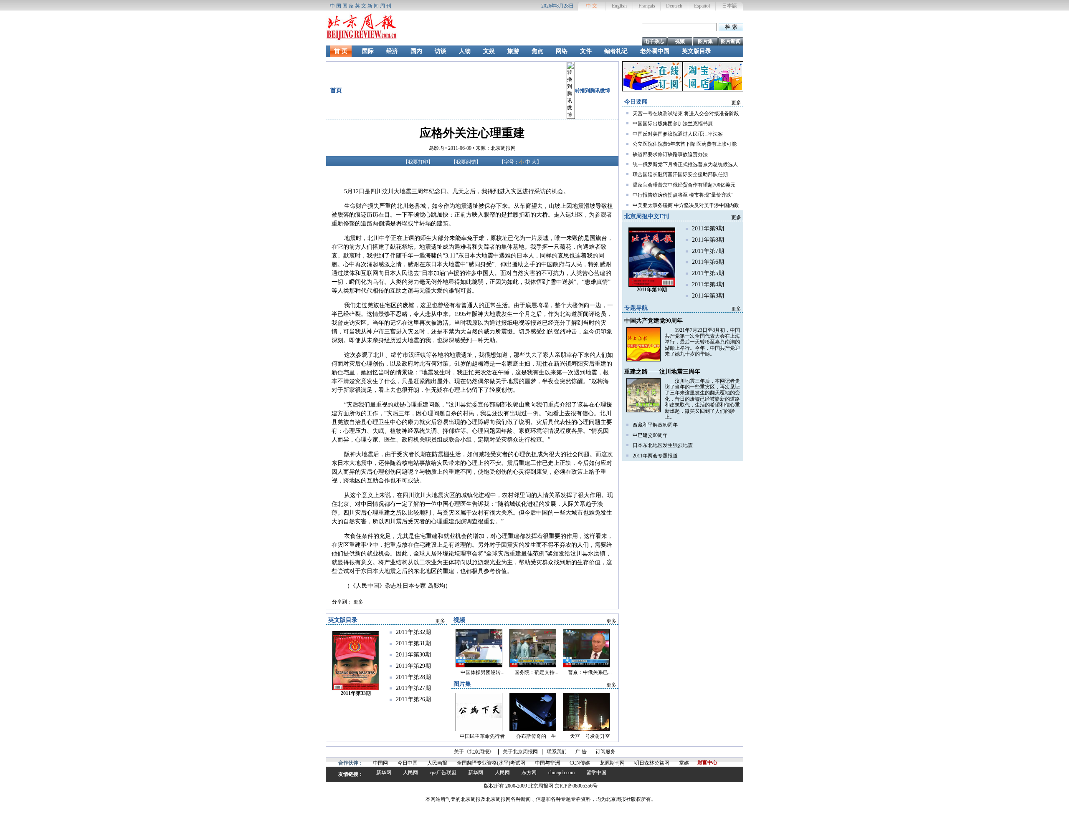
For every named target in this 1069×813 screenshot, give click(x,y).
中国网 (380, 763)
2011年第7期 (708, 251)
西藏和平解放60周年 (655, 425)
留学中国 (596, 772)
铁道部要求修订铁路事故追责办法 (670, 154)
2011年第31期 (413, 643)
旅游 (513, 51)
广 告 (581, 752)
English (619, 6)
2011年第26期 (413, 699)
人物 (465, 51)
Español (702, 6)
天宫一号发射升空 (590, 736)
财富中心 (707, 762)
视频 (680, 41)
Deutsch (674, 6)
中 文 (591, 6)
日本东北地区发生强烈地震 (663, 445)
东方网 (529, 772)
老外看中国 (654, 51)
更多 (358, 602)
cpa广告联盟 (443, 772)
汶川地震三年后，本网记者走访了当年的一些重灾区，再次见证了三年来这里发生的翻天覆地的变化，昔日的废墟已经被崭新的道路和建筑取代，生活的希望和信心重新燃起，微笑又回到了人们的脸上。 (702, 399)
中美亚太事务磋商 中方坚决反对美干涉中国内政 (686, 205)
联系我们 (557, 752)
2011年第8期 (708, 240)
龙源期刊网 (612, 763)
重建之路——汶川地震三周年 (662, 372)
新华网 (383, 772)
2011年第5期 (708, 273)
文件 (586, 51)
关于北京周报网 (520, 752)
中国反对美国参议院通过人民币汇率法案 (678, 134)
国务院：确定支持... (536, 672)
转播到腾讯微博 (592, 90)
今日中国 (408, 763)
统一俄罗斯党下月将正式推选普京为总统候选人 (685, 164)
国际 (368, 51)
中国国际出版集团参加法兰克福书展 (673, 123)
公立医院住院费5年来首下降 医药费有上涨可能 (685, 144)
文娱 (489, 51)
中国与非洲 (547, 763)
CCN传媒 (580, 763)
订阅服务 (605, 752)
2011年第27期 (413, 688)
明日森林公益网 (651, 763)
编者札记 (616, 51)
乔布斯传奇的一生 (536, 736)
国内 (416, 51)
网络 (561, 51)
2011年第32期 (413, 632)
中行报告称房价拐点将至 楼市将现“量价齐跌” (683, 195)
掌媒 (684, 763)
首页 (336, 90)
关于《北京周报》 (474, 752)
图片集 (705, 41)
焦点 (537, 51)
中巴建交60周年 (650, 435)
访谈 (440, 51)
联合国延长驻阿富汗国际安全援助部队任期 (680, 174)
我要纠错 (466, 162)
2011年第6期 (708, 262)
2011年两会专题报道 (655, 456)
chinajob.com (561, 772)
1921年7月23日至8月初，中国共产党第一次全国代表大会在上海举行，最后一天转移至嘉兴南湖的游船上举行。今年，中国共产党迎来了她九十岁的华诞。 (702, 342)
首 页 (340, 51)
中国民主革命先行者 (482, 736)
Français (646, 6)
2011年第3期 (708, 296)
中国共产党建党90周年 (653, 321)
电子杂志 (654, 41)
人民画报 (437, 763)
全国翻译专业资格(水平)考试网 (491, 763)
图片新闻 (731, 41)
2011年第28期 (413, 677)
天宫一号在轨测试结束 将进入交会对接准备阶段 (686, 113)
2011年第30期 (413, 654)
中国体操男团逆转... (482, 672)
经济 (392, 51)
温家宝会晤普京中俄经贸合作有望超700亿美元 (684, 185)
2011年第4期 (708, 284)
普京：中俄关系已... (590, 672)
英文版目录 (696, 51)
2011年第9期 (708, 228)
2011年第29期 (413, 666)
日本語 (729, 6)
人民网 (410, 772)
